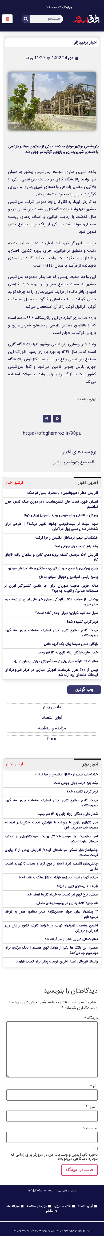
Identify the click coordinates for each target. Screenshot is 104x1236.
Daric (52, 739)
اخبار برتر (89, 42)
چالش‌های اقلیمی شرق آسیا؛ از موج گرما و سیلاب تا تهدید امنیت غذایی (51, 866)
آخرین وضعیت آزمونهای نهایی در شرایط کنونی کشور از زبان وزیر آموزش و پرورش (51, 928)
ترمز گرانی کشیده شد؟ (82, 622)
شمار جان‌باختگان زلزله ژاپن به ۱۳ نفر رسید (68, 652)
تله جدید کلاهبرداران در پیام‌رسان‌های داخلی (67, 903)
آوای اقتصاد (52, 717)
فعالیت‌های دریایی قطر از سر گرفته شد (71, 939)
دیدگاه (91, 1018)
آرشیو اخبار (14, 483)
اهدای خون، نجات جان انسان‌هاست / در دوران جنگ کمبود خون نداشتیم (51, 504)
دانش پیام (52, 707)
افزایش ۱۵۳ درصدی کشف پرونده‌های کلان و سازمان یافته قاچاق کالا (51, 557)
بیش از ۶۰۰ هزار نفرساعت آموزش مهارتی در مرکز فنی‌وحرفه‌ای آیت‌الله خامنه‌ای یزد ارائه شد (51, 672)
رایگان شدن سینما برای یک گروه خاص (71, 644)
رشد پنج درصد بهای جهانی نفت (76, 546)
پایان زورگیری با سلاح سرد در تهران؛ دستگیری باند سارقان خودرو (53, 568)
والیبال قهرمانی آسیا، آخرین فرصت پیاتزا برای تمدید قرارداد (57, 962)
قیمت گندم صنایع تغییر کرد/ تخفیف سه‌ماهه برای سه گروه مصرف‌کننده (51, 633)
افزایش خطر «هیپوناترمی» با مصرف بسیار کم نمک (62, 493)
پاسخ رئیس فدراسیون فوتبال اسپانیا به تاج (68, 577)
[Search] (26, 19)
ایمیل (92, 1107)
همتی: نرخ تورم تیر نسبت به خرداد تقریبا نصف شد (62, 895)
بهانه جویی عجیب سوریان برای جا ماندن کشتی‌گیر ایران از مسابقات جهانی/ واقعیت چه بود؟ (51, 588)
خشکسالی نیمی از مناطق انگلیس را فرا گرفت (66, 538)
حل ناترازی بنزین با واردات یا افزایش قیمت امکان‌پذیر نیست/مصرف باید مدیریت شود (51, 825)
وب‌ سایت (90, 1128)
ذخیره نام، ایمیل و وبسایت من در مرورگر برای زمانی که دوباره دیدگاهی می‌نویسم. (54, 1157)
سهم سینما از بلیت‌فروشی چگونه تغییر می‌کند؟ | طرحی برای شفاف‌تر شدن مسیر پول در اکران (51, 526)
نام (94, 1086)
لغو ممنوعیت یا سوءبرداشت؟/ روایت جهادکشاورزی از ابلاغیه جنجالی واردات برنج (51, 839)
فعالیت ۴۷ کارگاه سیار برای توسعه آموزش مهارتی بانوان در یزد (55, 661)
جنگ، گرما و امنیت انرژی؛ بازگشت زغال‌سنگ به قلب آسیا (58, 877)
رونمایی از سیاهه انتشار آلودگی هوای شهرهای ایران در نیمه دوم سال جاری (51, 602)
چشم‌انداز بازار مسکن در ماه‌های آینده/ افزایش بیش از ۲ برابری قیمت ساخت (51, 852)
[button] (57, 418)
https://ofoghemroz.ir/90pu (52, 433)
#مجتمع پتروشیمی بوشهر (73, 462)
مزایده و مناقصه (52, 728)
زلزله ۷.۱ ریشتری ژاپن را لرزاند (77, 886)
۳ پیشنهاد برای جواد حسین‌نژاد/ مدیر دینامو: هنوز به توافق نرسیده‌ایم (51, 914)
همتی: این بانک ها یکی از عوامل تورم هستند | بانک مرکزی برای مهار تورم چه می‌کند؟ (51, 950)
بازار (78, 42)
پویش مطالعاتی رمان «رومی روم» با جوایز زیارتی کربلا (61, 515)
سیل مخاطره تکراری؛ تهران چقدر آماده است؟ (66, 613)
